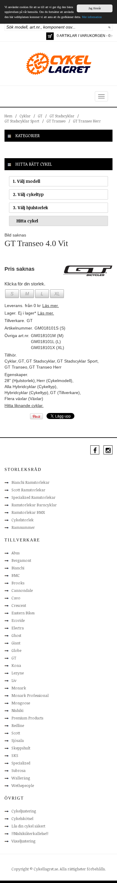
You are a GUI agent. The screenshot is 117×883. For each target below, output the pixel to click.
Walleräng (20, 778)
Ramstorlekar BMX (28, 512)
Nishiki (17, 710)
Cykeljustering (23, 811)
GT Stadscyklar (62, 115)
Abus (15, 553)
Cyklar (25, 115)
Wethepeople (22, 785)
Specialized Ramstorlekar (33, 497)
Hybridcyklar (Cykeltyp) (26, 392)
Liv (13, 680)
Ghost (16, 635)
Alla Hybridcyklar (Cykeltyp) (30, 386)
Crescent (18, 605)
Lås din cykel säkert (28, 826)
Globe (16, 650)
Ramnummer (23, 527)
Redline (17, 725)
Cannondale (22, 590)
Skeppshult (20, 748)
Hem (8, 115)
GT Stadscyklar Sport (21, 121)
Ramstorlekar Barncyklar (34, 505)
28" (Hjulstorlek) (19, 380)
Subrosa (18, 770)
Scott (15, 733)
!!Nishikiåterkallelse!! (29, 833)
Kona (16, 665)
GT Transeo (56, 121)
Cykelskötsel (22, 818)
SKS (14, 755)
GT (40, 115)
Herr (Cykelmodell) (54, 380)
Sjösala (17, 740)
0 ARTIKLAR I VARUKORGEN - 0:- (84, 36)
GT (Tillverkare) (65, 392)
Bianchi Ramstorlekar (30, 482)
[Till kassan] (50, 36)
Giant (15, 643)
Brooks (17, 583)
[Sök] (109, 27)
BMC (15, 575)
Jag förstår (94, 8)
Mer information (92, 17)
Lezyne (17, 673)
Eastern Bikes (22, 613)
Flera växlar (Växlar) (23, 398)
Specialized (20, 763)
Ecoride (18, 620)
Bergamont (21, 560)
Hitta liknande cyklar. (24, 405)
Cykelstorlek (22, 520)
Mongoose (20, 703)
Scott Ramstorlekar (28, 490)
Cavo (15, 598)
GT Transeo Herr (87, 121)
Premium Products (27, 718)
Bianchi (17, 568)
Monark (18, 688)
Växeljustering (23, 841)
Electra (17, 628)
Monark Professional (30, 695)
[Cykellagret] (59, 63)
